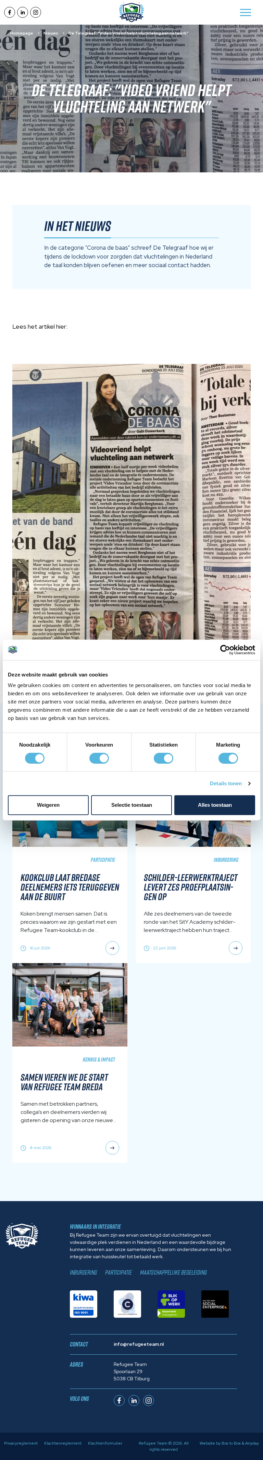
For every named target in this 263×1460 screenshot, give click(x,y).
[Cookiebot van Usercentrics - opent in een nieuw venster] (225, 650)
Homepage (21, 33)
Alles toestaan (215, 805)
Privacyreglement (21, 1443)
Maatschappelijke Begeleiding (173, 1272)
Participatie (118, 1272)
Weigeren (48, 805)
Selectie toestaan (131, 805)
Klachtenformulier (105, 1443)
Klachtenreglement (63, 1443)
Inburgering (83, 1272)
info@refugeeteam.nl (139, 1344)
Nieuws (50, 33)
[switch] (99, 758)
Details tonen (226, 783)
